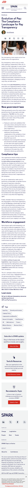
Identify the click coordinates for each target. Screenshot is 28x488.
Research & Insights (8, 319)
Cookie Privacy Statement (8, 483)
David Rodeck (10, 32)
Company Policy (7, 313)
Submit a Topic (14, 402)
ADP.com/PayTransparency (9, 300)
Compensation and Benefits (10, 316)
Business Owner (18, 325)
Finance (18, 322)
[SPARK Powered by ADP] (14, 6)
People (4, 15)
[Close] (26, 476)
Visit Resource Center (14, 374)
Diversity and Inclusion (16, 310)
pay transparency (15, 84)
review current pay (18, 187)
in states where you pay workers (11, 161)
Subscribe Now (14, 346)
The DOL (11, 114)
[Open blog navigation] (3, 8)
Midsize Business (7, 325)
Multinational (10, 322)
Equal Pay (5, 310)
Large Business (6, 328)
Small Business (19, 319)
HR (3, 322)
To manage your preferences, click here (14, 486)
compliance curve (7, 267)
